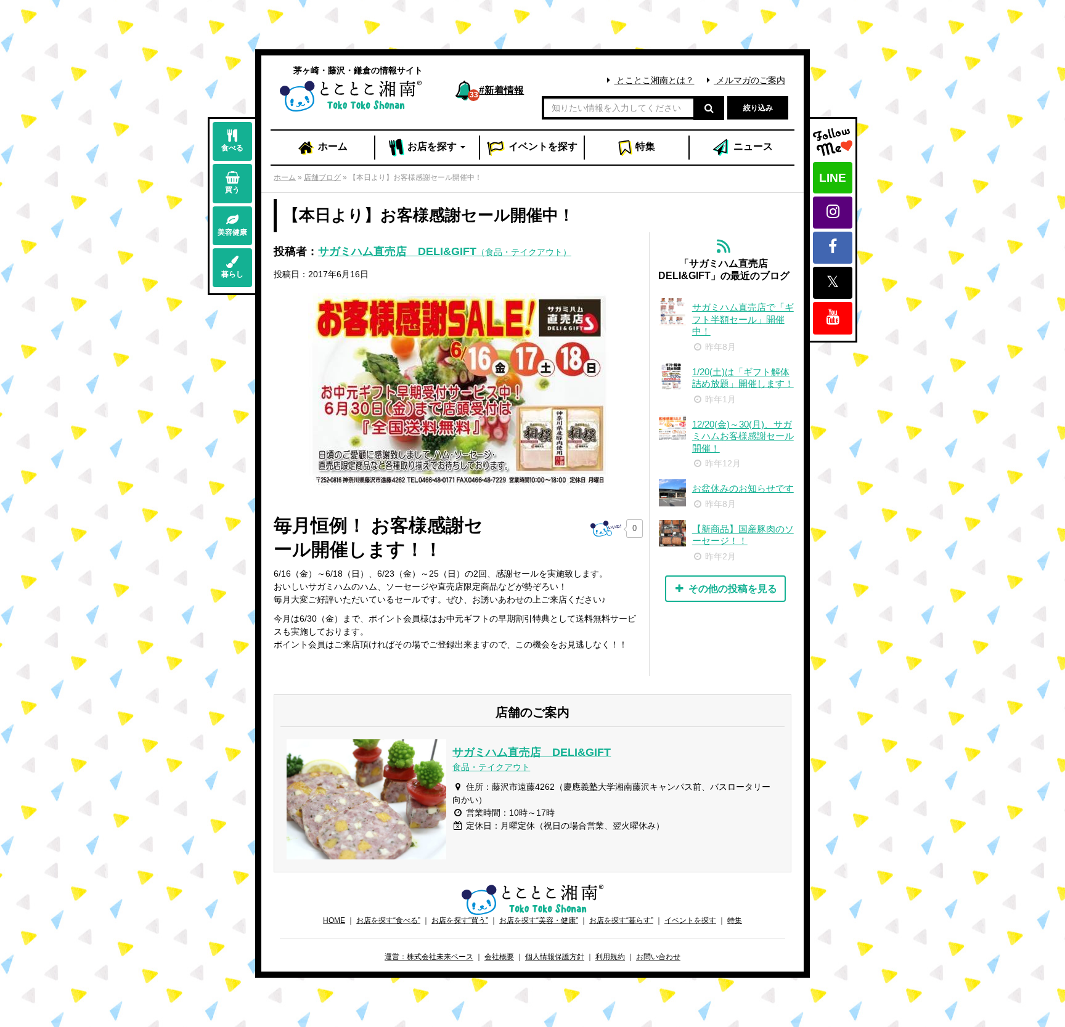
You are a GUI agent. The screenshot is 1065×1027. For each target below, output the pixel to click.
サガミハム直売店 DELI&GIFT (444, 251)
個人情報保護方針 (554, 956)
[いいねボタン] (605, 528)
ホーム (332, 146)
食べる (232, 148)
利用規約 (610, 956)
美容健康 (232, 232)
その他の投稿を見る (731, 588)
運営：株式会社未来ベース (429, 956)
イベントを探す (690, 920)
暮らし (232, 274)
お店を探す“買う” (459, 920)
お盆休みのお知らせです (743, 488)
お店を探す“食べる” (388, 920)
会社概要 (499, 956)
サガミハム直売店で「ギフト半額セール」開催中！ (743, 319)
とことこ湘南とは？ (654, 80)
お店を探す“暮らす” (621, 920)
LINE (832, 177)
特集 (644, 146)
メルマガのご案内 (749, 80)
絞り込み (758, 108)
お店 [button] (431, 146)
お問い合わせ (658, 956)
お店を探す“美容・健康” (538, 920)
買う (232, 189)
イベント (541, 146)
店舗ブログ (322, 177)
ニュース (752, 146)
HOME (334, 920)
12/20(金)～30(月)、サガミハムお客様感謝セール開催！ (743, 436)
